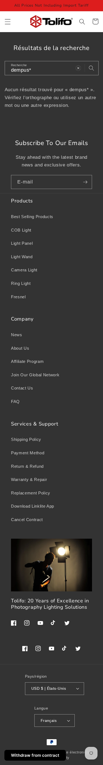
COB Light (21, 230)
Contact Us (22, 388)
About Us (20, 348)
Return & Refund (27, 466)
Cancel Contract (27, 519)
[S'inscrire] (85, 182)
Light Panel (22, 243)
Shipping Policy (26, 439)
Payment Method (27, 452)
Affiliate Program (27, 361)
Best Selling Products (32, 216)
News (16, 334)
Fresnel (18, 296)
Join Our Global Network (35, 374)
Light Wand (22, 256)
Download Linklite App (32, 506)
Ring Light (21, 283)
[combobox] (51, 68)
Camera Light (24, 270)
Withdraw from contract (35, 755)
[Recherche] (91, 67)
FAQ (15, 401)
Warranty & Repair (29, 479)
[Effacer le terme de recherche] (78, 67)
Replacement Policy (30, 493)
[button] (7, 21)
